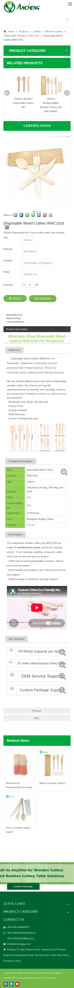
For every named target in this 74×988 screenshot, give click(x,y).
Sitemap (51, 977)
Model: (9, 315)
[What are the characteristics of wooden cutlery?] (20, 765)
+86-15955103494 (17, 932)
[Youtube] (17, 984)
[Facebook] (5, 984)
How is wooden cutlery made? (18, 829)
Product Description (17, 329)
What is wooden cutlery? (52, 783)
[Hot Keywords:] (67, 19)
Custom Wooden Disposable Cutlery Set (23, 102)
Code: (9, 322)
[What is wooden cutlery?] (54, 765)
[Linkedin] (11, 984)
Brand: (9, 318)
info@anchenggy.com (19, 944)
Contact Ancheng (23, 886)
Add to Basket (42, 298)
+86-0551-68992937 (18, 927)
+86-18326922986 (17, 938)
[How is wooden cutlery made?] (20, 809)
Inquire (17, 298)
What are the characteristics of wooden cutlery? (20, 785)
